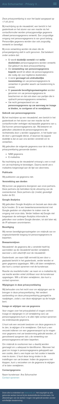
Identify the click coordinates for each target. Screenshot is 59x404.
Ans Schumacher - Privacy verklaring (22, 4)
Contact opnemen (10, 377)
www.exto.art (30, 392)
